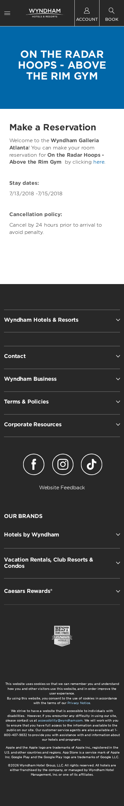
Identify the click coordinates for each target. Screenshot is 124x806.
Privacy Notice (78, 703)
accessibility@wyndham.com (60, 720)
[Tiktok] (91, 465)
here (98, 162)
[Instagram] (63, 465)
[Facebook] (34, 465)
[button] (62, 534)
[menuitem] (7, 13)
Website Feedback (62, 488)
